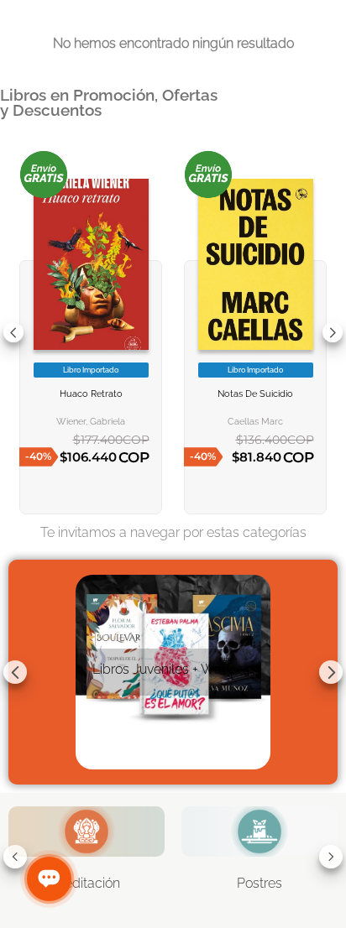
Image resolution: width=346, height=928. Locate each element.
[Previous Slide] (13, 332)
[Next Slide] (332, 332)
